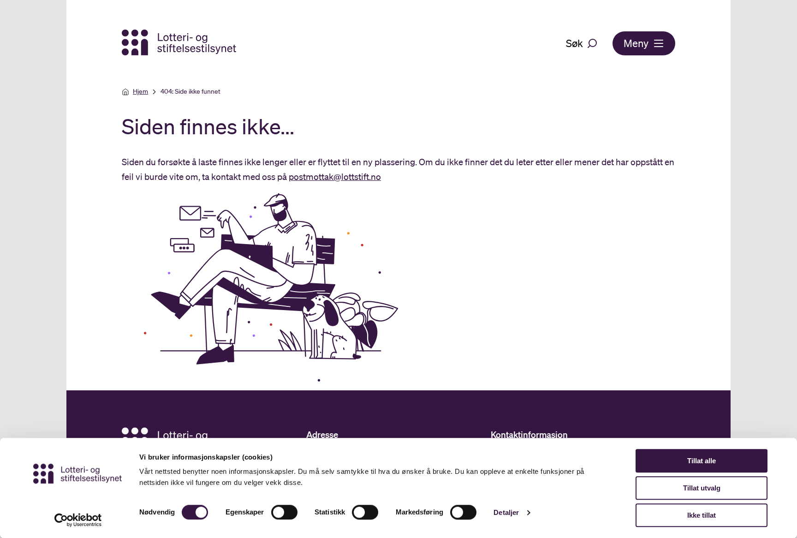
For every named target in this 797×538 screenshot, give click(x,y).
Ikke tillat (701, 515)
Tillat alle (701, 461)
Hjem (140, 91)
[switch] (284, 512)
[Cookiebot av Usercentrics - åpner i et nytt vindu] (78, 520)
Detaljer (506, 512)
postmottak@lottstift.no (335, 177)
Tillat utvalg (701, 488)
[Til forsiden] (180, 43)
